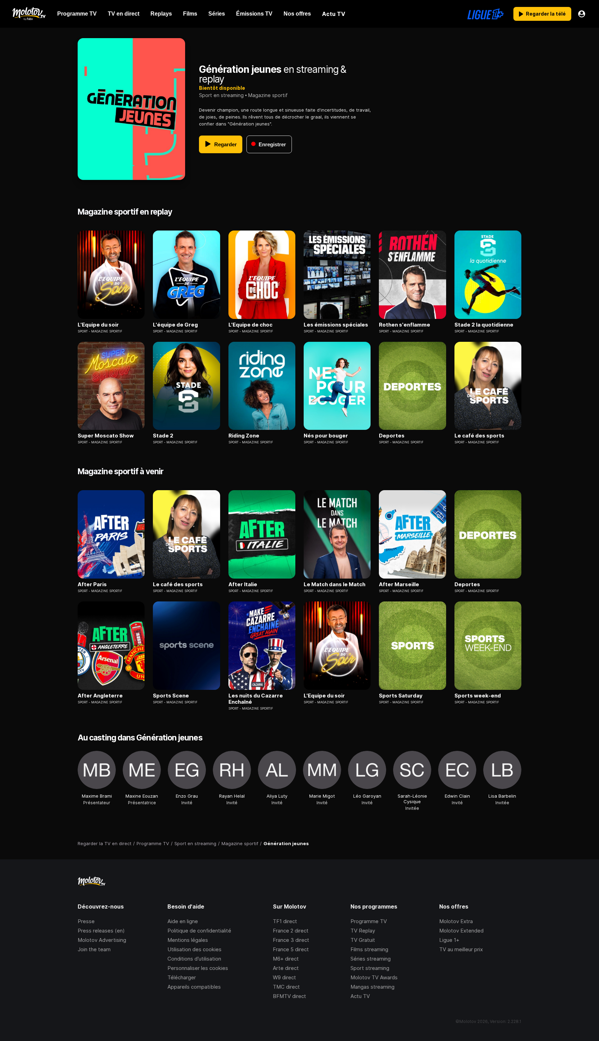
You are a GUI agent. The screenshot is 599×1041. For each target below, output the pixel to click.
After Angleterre (100, 696)
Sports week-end (477, 696)
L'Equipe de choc (250, 325)
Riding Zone (243, 436)
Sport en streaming (221, 95)
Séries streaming (370, 958)
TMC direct (286, 986)
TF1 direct (285, 921)
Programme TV (368, 921)
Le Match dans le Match (334, 584)
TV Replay (362, 930)
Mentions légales (187, 940)
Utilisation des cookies (194, 949)
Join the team (94, 949)
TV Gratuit (362, 940)
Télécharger (181, 977)
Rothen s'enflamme (404, 325)
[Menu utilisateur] (581, 14)
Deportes (392, 436)
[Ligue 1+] (485, 14)
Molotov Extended (461, 930)
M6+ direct (286, 958)
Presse (86, 921)
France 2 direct (291, 930)
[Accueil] (28, 14)
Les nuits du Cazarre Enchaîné (255, 699)
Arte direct (286, 968)
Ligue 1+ (449, 940)
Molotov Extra (456, 921)
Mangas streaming (372, 986)
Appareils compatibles (194, 986)
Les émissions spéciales (336, 325)
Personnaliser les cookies (197, 968)
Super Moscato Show (106, 436)
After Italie (242, 584)
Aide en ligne (182, 921)
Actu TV (360, 996)
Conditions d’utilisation (194, 958)
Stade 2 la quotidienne (483, 325)
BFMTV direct (289, 996)
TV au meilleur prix (461, 949)
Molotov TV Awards (374, 977)
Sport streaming (369, 968)
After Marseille (399, 584)
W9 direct (284, 977)
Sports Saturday (401, 696)
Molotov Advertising (102, 940)
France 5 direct (291, 949)
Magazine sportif (268, 95)
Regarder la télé (546, 14)
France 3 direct (291, 940)
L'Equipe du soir (98, 325)
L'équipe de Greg (175, 325)
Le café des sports (479, 436)
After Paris (92, 584)
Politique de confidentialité (199, 930)
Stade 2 (163, 436)
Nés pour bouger (326, 436)
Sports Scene (171, 696)
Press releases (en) (101, 930)
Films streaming (369, 949)
